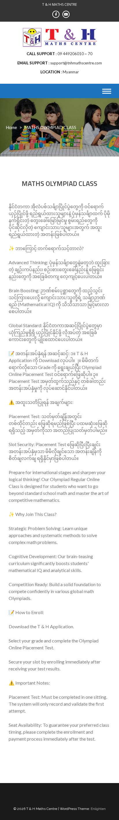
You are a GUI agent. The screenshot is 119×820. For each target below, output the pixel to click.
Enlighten (98, 809)
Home (11, 127)
